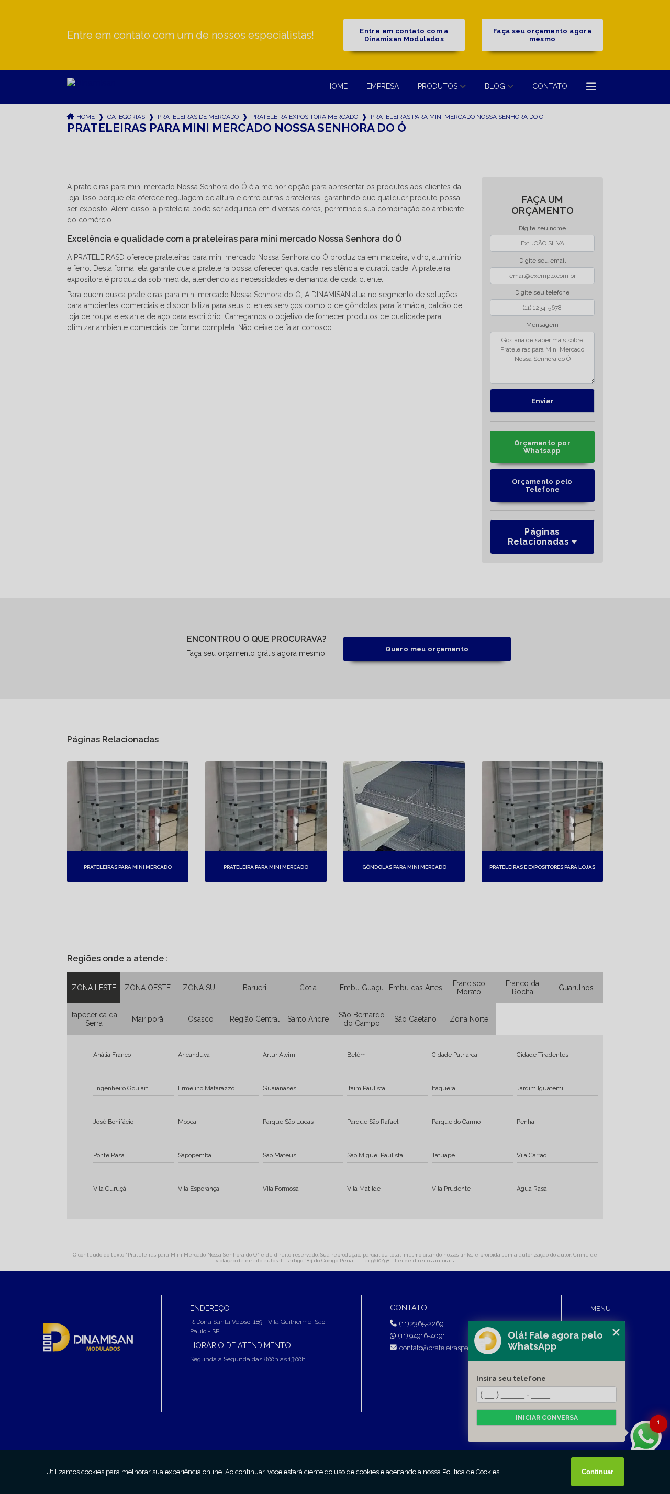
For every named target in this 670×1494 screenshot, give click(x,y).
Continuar (597, 1472)
